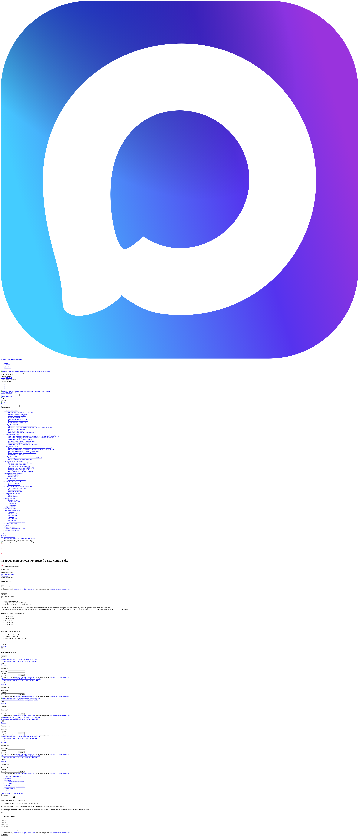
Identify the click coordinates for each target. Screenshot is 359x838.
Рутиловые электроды (11, 530)
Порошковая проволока (15, 431)
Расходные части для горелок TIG (19, 470)
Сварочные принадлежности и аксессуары (18, 486)
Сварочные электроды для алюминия (20, 439)
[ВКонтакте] (14, 797)
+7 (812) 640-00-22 (6, 378)
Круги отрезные (13, 496)
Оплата (6, 366)
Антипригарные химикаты (17, 480)
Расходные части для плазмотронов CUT (21, 471)
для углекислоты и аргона (16, 522)
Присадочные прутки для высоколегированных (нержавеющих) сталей (31, 449)
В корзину (4, 646)
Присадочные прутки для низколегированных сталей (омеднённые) (30, 448)
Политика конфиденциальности (14, 787)
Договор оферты (9, 788)
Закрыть (3, 656)
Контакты (7, 368)
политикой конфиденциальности (24, 589)
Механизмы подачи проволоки (18, 421)
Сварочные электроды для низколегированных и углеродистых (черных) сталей (33, 436)
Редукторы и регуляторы (12, 510)
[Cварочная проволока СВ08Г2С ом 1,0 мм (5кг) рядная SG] (20, 698)
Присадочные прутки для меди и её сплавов (22, 453)
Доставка (7, 364)
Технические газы (14, 502)
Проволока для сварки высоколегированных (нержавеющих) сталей (30, 427)
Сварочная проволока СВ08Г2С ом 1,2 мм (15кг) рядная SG (20, 680)
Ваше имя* (4, 671)
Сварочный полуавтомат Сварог (14, 528)
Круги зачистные (13, 495)
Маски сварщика (13, 483)
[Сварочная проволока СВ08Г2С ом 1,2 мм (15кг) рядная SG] (20, 679)
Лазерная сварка (9, 507)
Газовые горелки (13, 475)
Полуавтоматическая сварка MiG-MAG (20, 412)
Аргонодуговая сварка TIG (17, 416)
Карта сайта (8, 783)
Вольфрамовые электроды (16, 454)
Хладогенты (12, 503)
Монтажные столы (10, 508)
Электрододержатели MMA (17, 488)
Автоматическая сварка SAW (17, 419)
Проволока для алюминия (16, 429)
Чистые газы (12, 505)
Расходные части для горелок (13, 461)
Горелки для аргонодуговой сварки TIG (21, 459)
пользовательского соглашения (59, 589)
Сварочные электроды (11, 434)
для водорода (12, 515)
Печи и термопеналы (15, 491)
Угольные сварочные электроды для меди (21, 441)
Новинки (7, 525)
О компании (8, 778)
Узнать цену (5, 576)
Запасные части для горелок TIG (18, 464)
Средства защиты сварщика (13, 481)
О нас (6, 363)
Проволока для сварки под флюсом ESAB (21, 432)
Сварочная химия (10, 478)
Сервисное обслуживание (12, 776)
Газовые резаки (13, 476)
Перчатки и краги (14, 485)
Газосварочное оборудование (13, 473)
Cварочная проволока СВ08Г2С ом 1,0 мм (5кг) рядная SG (19, 700)
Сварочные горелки (10, 456)
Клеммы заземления (14, 490)
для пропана (12, 520)
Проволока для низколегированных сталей (22, 426)
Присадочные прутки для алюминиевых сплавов (24, 451)
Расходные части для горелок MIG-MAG (21, 468)
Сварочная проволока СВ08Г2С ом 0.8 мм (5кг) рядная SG (19, 661)
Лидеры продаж (9, 527)
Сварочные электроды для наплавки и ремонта (23, 444)
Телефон (3, 673)
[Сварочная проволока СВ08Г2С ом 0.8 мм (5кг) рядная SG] (20, 659)
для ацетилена (12, 513)
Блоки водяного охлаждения (17, 422)
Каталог (3, 404)
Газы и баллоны (9, 498)
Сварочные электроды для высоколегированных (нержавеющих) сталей (31, 438)
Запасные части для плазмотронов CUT (21, 466)
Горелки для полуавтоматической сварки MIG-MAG (25, 458)
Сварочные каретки (10, 523)
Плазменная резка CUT (15, 417)
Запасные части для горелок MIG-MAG (20, 463)
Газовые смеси (13, 500)
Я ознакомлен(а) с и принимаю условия (36, 589)
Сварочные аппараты (11, 411)
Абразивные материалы (12, 493)
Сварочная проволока (11, 424)
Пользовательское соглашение (14, 782)
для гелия (11, 517)
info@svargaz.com (6, 376)
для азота (11, 512)
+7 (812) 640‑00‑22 (18, 793)
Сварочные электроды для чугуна (19, 443)
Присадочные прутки (11, 446)
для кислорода (12, 518)
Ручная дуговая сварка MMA (17, 414)
